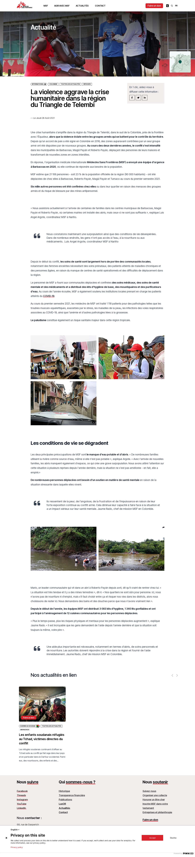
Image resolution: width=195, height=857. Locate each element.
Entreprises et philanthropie (157, 812)
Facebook (22, 791)
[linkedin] (144, 97)
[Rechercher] (172, 6)
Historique (64, 791)
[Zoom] (63, 360)
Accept (152, 838)
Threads (21, 795)
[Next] (177, 675)
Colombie (53, 84)
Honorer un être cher (154, 799)
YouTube (21, 803)
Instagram (22, 799)
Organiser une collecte (155, 795)
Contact (100, 5)
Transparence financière (72, 795)
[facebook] (132, 97)
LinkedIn (21, 808)
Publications (65, 799)
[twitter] (138, 97)
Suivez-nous (149, 791)
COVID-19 (48, 296)
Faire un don (154, 5)
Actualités (82, 5)
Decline (173, 838)
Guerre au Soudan (27, 726)
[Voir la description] (93, 376)
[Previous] (172, 675)
